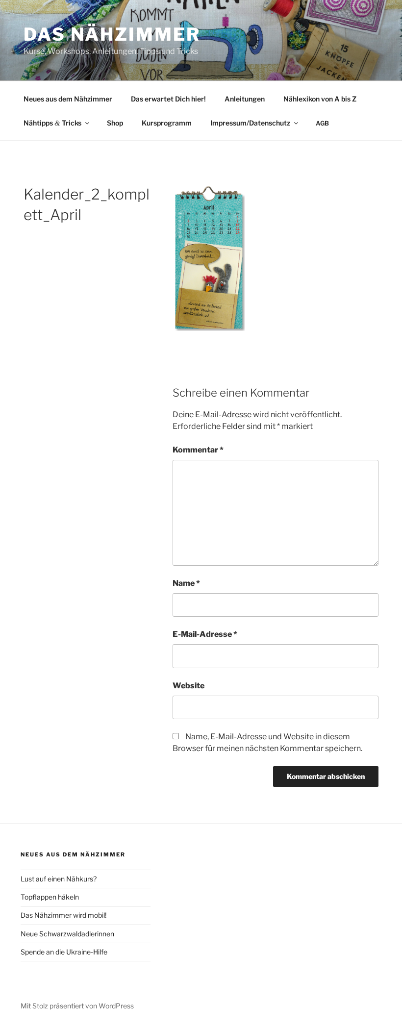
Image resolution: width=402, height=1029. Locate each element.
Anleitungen (245, 99)
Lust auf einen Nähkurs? (59, 879)
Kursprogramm (167, 123)
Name (186, 583)
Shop (115, 123)
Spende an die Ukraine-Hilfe (64, 952)
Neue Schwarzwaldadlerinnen (67, 933)
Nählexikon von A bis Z (319, 99)
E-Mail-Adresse (205, 634)
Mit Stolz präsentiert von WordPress (77, 1006)
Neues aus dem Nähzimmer (68, 99)
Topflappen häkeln (50, 897)
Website (188, 685)
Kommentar (198, 449)
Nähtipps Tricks (52, 123)
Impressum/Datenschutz (250, 123)
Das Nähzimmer (112, 34)
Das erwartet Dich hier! (168, 99)
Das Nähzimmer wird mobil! (63, 915)
